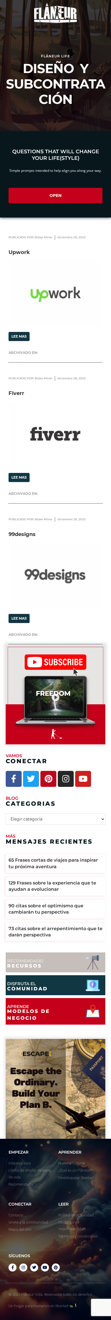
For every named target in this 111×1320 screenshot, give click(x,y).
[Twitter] (31, 779)
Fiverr (16, 393)
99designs (22, 534)
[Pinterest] (48, 779)
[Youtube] (83, 779)
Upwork (19, 252)
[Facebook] (14, 779)
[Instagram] (66, 779)
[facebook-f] (13, 1267)
